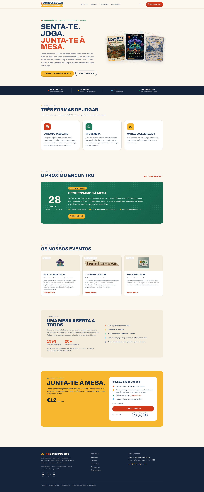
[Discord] (134, 415)
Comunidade (104, 4)
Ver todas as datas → (153, 176)
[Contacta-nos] (145, 415)
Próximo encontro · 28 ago (57, 73)
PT (139, 4)
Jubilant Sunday (135, 395)
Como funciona (86, 73)
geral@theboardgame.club (137, 464)
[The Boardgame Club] (52, 4)
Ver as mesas (76, 216)
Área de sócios (155, 4)
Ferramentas (115, 4)
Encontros (84, 4)
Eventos (94, 4)
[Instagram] (48, 474)
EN (143, 4)
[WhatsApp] (140, 415)
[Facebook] (43, 474)
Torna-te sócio (133, 408)
